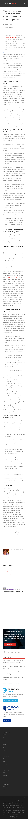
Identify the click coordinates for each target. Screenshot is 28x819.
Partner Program (6, 765)
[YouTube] (19, 652)
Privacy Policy (15, 800)
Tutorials (5, 747)
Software (14, 31)
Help (4, 779)
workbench (20, 31)
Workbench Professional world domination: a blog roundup (14, 667)
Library (4, 734)
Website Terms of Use (8, 798)
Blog (4, 772)
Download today (10, 700)
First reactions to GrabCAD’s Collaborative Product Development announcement (13, 673)
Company (5, 786)
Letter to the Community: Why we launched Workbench (13, 678)
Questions (5, 744)
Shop (4, 761)
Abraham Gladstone (8, 27)
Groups (4, 741)
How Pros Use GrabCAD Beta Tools (11, 683)
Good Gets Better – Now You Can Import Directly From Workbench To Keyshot (13, 661)
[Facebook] (4, 652)
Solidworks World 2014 (10, 37)
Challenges (5, 738)
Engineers (5, 750)
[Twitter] (15, 652)
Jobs (4, 789)
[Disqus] (14, 605)
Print (4, 758)
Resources (5, 775)
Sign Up (6, 720)
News (9, 31)
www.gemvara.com (12, 277)
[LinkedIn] (11, 652)
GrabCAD (5, 31)
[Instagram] (8, 652)
